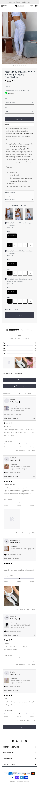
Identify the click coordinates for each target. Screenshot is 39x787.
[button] (13, 81)
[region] (19, 362)
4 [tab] (19, 65)
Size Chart (8, 196)
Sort (20, 393)
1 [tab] (13, 65)
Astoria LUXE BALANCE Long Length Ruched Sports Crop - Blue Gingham (19, 280)
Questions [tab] (18, 374)
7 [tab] (25, 65)
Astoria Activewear (24, 781)
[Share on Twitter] (32, 71)
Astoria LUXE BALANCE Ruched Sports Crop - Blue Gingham (19, 252)
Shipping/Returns (10, 200)
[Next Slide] (34, 362)
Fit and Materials (10, 192)
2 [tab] (15, 65)
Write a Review (23, 386)
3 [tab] (17, 65)
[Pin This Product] (34, 71)
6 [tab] (23, 65)
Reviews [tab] (7, 374)
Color (6, 98)
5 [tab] (21, 65)
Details (7, 124)
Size (6, 107)
